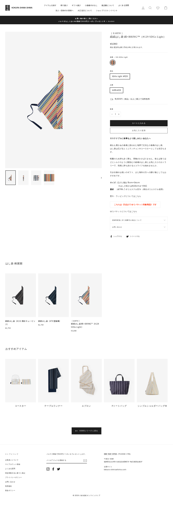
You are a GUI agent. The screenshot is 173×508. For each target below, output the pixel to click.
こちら (138, 196)
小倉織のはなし (91, 5)
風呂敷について (108, 5)
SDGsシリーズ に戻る (88, 431)
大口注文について (85, 10)
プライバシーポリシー (13, 477)
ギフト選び (76, 5)
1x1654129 (116, 90)
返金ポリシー (10, 490)
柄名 (111, 71)
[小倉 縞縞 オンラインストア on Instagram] (48, 469)
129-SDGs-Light (112, 62)
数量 (111, 109)
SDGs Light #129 (120, 76)
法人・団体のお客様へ (64, 10)
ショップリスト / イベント (107, 10)
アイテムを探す (50, 5)
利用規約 (8, 486)
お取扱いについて (12, 460)
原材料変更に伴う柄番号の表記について (127, 220)
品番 (111, 85)
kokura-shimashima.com (115, 469)
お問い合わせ (117, 227)
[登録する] (85, 460)
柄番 (119, 57)
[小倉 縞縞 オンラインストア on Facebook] (53, 469)
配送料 (116, 47)
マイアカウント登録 (12, 464)
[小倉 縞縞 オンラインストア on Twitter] (58, 469)
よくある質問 (123, 5)
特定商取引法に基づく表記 (15, 473)
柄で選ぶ (64, 5)
